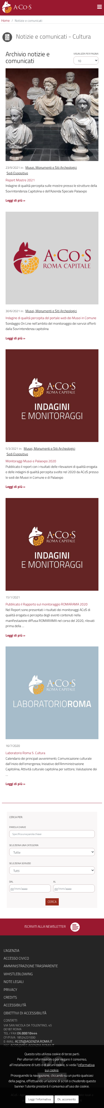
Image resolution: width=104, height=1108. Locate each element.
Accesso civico (16, 958)
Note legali (14, 981)
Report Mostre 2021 (20, 179)
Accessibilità (15, 1005)
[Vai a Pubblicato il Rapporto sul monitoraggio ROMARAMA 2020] (52, 543)
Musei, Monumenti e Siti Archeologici (51, 167)
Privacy (10, 989)
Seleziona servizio (20, 863)
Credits (10, 997)
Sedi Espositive (17, 172)
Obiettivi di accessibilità (25, 1013)
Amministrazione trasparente (31, 966)
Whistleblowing (18, 974)
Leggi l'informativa (39, 1099)
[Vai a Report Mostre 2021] (52, 114)
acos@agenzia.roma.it (33, 1041)
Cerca (52, 901)
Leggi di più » (15, 200)
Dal (11, 882)
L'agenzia (11, 950)
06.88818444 (27, 1033)
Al (54, 882)
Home (5, 20)
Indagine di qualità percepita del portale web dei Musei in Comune (51, 317)
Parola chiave (17, 827)
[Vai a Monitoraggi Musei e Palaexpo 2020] (52, 395)
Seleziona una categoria (23, 845)
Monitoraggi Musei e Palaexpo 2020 (31, 460)
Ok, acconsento (66, 1099)
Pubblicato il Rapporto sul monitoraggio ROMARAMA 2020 (47, 604)
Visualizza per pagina (86, 54)
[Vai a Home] (16, 7)
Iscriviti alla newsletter (45, 926)
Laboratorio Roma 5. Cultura (25, 752)
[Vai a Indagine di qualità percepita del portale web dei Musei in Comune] (52, 257)
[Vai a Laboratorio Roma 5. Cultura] (52, 692)
